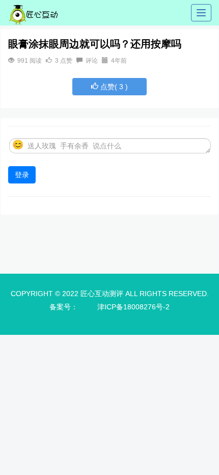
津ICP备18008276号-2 (133, 307)
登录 (22, 175)
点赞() (113, 87)
